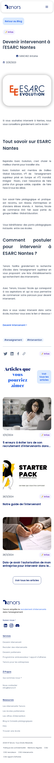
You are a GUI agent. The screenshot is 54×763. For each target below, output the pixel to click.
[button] (47, 7)
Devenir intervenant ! (15, 325)
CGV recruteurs (9, 752)
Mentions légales (35, 748)
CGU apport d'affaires (12, 757)
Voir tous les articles (44, 376)
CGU (46, 748)
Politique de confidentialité (14, 748)
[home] (12, 7)
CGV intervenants (25, 752)
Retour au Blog (13, 21)
